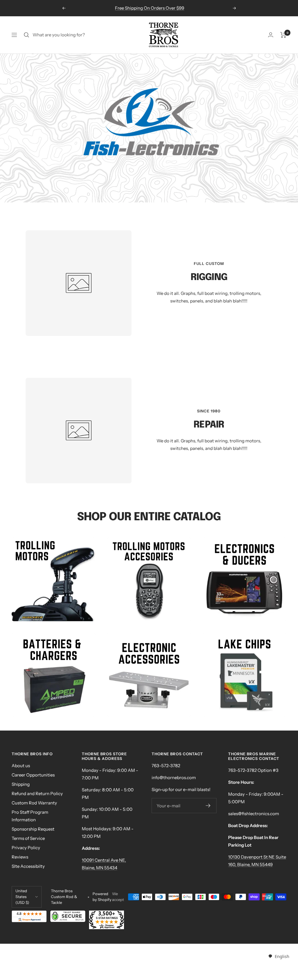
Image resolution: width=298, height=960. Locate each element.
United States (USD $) (22, 896)
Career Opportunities (33, 775)
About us (21, 765)
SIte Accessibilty (28, 866)
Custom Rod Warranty (34, 803)
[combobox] (278, 956)
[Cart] (283, 35)
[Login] (270, 34)
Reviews (20, 857)
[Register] (208, 806)
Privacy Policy (26, 847)
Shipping (21, 784)
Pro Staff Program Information (30, 815)
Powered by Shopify (102, 896)
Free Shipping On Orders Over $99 (149, 8)
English (282, 956)
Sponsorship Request (33, 829)
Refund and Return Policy (37, 793)
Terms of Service (28, 838)
